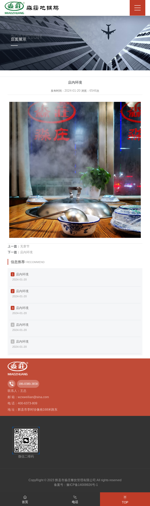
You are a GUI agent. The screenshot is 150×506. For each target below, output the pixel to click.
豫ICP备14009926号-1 (82, 484)
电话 (75, 502)
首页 (25, 502)
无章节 (24, 246)
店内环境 (26, 252)
